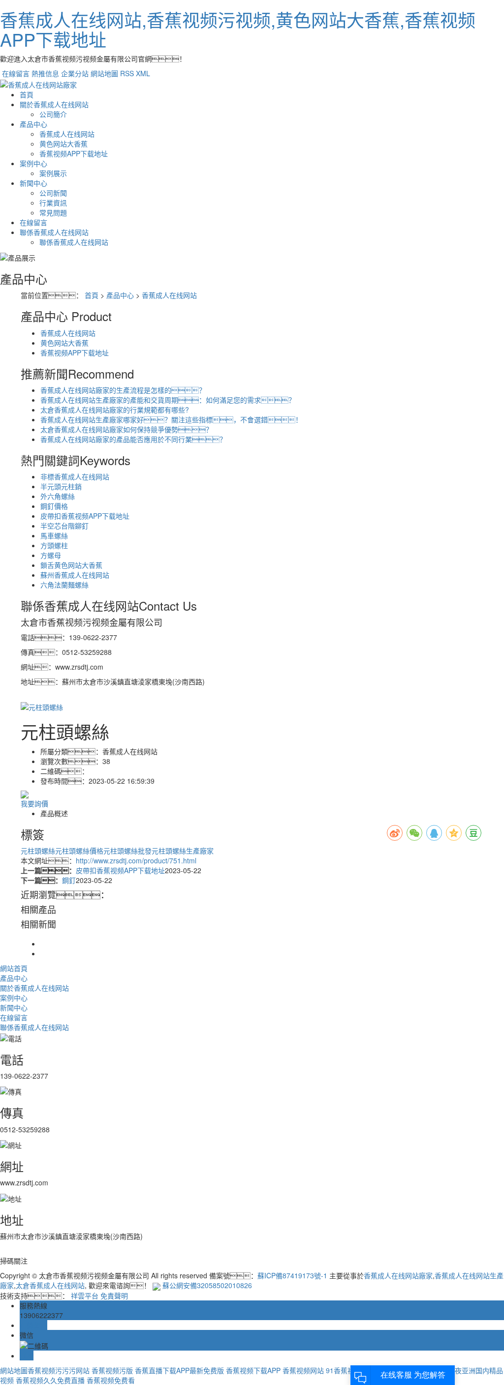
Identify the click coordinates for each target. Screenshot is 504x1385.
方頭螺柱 (54, 545)
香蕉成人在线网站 (66, 134)
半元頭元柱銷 (61, 486)
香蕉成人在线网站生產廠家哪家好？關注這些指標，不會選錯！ (171, 419)
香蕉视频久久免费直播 (50, 1380)
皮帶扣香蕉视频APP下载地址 (84, 516)
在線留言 (16, 73)
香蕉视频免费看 (111, 1380)
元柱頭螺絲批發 (127, 850)
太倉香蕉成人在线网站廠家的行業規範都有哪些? (114, 409)
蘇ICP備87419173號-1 (292, 1275)
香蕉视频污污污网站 (59, 1370)
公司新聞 (53, 193)
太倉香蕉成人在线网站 (50, 1285)
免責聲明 (114, 1295)
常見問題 (53, 212)
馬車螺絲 (54, 535)
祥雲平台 (84, 1295)
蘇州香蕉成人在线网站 (74, 575)
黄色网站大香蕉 (63, 143)
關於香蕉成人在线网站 (54, 104)
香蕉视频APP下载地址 (73, 153)
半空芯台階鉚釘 (64, 525)
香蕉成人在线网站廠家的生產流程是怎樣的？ (123, 390)
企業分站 (75, 73)
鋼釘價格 (54, 506)
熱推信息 (45, 73)
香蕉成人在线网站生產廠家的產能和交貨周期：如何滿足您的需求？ (167, 400)
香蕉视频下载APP (253, 1370)
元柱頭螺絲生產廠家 (183, 850)
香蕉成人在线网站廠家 (398, 1275)
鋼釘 (69, 880)
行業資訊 (53, 202)
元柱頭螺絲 (38, 850)
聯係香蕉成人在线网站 (54, 232)
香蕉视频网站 (303, 1370)
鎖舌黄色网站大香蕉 (71, 565)
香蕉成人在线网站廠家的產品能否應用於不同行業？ (133, 439)
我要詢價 (34, 803)
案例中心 (33, 163)
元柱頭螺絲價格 (79, 850)
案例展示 (53, 173)
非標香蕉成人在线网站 (74, 476)
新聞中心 (33, 183)
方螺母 (50, 555)
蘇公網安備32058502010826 (207, 1285)
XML (143, 73)
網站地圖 (104, 73)
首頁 (26, 94)
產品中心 (33, 124)
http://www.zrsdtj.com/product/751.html (136, 860)
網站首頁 (14, 968)
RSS (127, 73)
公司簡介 (53, 114)
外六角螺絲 (57, 496)
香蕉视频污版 (112, 1370)
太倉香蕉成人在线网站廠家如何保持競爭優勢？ (126, 429)
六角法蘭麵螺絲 (64, 584)
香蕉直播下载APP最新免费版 (179, 1370)
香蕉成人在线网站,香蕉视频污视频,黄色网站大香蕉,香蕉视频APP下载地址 (237, 29)
